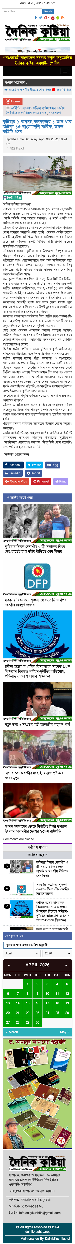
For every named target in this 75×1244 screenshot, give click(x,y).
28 (17, 1022)
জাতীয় (61, 108)
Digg (54, 465)
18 (57, 1003)
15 (27, 1003)
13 (8, 1003)
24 (47, 1013)
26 (67, 1013)
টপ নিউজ (11, 113)
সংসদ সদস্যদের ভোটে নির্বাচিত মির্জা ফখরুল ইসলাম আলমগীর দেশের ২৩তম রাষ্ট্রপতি (36, 829)
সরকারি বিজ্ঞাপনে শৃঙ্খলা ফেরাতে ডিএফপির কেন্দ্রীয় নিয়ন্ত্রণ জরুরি (35, 603)
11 (57, 994)
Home (15, 101)
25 (57, 1013)
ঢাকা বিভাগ (25, 113)
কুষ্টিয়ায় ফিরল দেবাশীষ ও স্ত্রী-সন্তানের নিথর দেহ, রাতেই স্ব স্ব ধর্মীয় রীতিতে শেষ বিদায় (35, 549)
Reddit (35, 473)
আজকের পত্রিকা (31, 108)
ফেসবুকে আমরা (14, 936)
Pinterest (42, 481)
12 (67, 994)
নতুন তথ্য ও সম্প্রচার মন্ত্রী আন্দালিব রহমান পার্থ (37, 724)
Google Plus (18, 481)
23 (37, 1013)
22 (27, 1013)
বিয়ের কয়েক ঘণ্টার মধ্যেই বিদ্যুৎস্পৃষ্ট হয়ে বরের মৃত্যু (34, 776)
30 (37, 1022)
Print (62, 481)
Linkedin (14, 473)
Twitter (36, 465)
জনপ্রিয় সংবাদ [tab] (38, 855)
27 (8, 1022)
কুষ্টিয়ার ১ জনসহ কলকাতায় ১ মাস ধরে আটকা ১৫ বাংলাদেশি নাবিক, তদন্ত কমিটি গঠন (37, 127)
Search (48, 11)
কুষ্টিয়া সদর (49, 108)
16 (37, 1003)
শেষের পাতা (40, 113)
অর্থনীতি (15, 108)
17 (47, 1003)
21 (17, 1013)
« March (12, 1032)
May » (64, 1032)
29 (27, 1022)
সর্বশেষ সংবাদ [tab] (38, 847)
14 (17, 1003)
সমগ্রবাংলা (55, 113)
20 (8, 1013)
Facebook (14, 465)
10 (47, 994)
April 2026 (38, 965)
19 (67, 1003)
